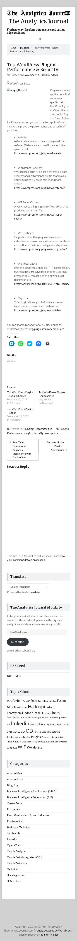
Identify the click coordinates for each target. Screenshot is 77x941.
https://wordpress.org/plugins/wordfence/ (39, 187)
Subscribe (17, 642)
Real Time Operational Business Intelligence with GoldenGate (22, 450)
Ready (17, 741)
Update (63, 741)
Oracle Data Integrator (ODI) (24, 857)
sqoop (35, 741)
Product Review (50, 737)
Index (49, 713)
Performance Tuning (18, 737)
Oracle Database (17, 863)
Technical (12, 869)
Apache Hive (14, 773)
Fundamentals (15, 821)
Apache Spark (15, 779)
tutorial (49, 741)
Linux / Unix (37, 724)
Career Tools (14, 803)
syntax (41, 741)
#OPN (9, 701)
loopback (60, 724)
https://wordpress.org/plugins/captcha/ (37, 310)
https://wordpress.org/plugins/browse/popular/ (35, 328)
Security (39, 433)
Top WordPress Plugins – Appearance (55, 446)
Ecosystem (13, 809)
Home (13, 47)
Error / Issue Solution (47, 701)
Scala (24, 741)
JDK (9, 724)
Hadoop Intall (31, 713)
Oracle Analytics (17, 851)
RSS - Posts (14, 675)
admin (54, 74)
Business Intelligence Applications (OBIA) (31, 791)
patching (56, 732)
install (56, 713)
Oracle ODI (47, 732)
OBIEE (9, 732)
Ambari (17, 701)
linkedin (20, 723)
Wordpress (51, 433)
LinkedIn (12, 839)
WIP (22, 746)
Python (63, 737)
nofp (66, 724)
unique (56, 741)
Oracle (38, 732)
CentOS (26, 701)
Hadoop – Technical (18, 827)
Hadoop (36, 706)
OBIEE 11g (19, 731)
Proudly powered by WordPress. (53, 930)
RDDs (9, 741)
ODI (30, 731)
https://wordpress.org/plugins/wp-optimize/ (40, 249)
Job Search (13, 833)
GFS (25, 707)
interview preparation (39, 717)
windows (12, 747)
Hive (43, 713)
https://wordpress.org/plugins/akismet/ (37, 153)
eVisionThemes (49, 934)
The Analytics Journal (38, 21)
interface (24, 717)
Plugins (28, 433)
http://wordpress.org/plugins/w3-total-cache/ (41, 283)
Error (34, 701)
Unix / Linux (14, 881)
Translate (34, 592)
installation (13, 717)
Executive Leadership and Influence (28, 815)
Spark (29, 741)
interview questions (59, 717)
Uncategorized (43, 428)
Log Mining (51, 724)
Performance (15, 433)
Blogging (24, 47)
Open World (14, 845)
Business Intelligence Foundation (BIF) (30, 797)
